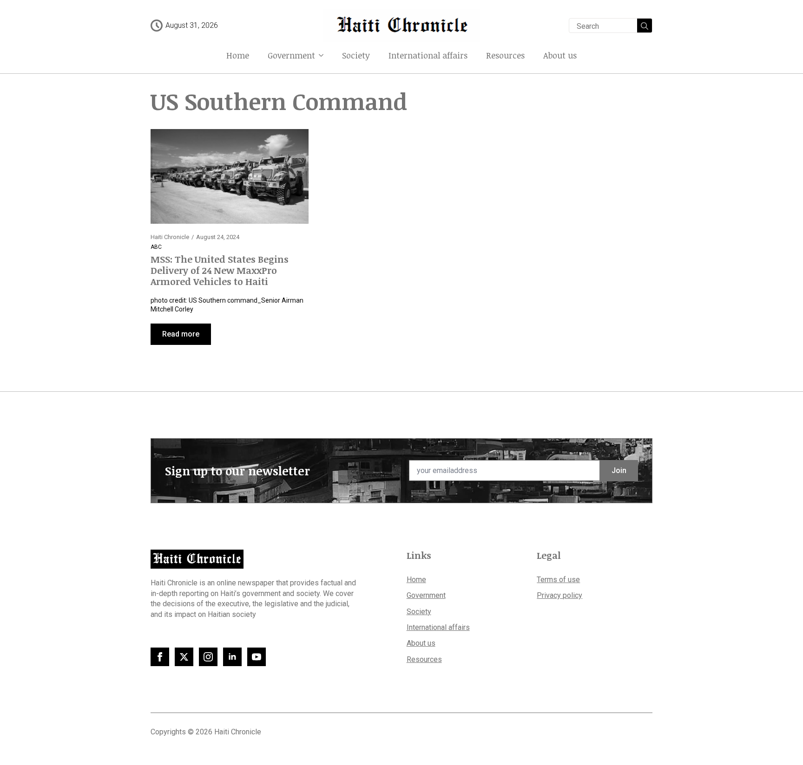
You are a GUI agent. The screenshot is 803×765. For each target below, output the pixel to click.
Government (291, 55)
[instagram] (208, 657)
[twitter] (184, 657)
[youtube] (256, 657)
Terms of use (558, 579)
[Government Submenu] (324, 55)
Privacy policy (559, 595)
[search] (644, 26)
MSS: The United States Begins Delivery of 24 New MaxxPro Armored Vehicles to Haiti (220, 270)
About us (560, 55)
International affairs (427, 55)
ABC (156, 247)
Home (237, 55)
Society (356, 55)
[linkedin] (232, 657)
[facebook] (160, 657)
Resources (505, 55)
